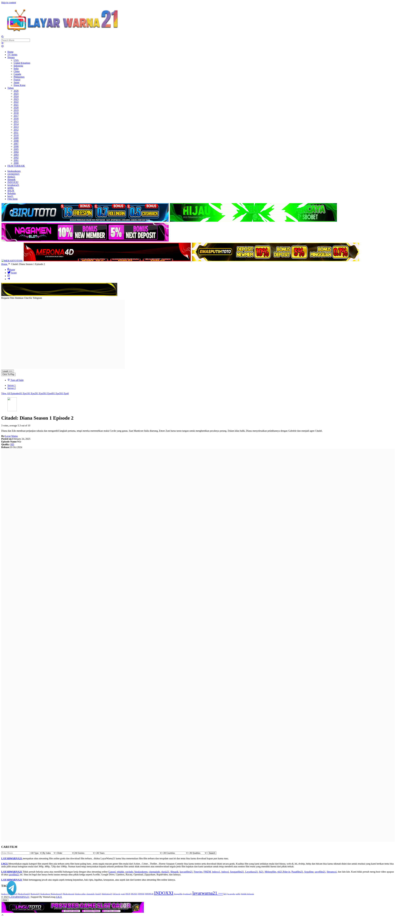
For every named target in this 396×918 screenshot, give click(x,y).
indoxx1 (216, 871)
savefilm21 (320, 871)
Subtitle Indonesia (247, 894)
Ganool (112, 871)
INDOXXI (163, 893)
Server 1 (11, 385)
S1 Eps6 (64, 393)
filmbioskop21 (107, 894)
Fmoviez (198, 871)
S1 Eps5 (56, 393)
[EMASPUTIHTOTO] (275, 260)
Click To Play (8, 374)
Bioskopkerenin (68, 894)
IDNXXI (141, 894)
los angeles (231, 894)
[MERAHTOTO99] (12, 260)
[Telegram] (8, 279)
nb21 (279, 871)
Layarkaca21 (251, 871)
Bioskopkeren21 (56, 894)
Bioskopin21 (35, 894)
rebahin (120, 871)
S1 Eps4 (48, 393)
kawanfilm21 (186, 871)
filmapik (174, 871)
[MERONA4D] (107, 260)
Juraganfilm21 (237, 871)
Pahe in (286, 871)
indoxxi (225, 871)
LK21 (59, 897)
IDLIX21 (134, 894)
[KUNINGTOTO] (59, 295)
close (4, 900)
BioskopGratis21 (24, 894)
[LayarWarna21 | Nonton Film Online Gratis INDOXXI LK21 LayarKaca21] (63, 34)
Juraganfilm (178, 894)
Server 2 (11, 388)
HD (12, 444)
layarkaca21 (187, 894)
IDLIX (127, 894)
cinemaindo (154, 871)
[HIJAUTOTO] (253, 221)
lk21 (261, 871)
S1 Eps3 (40, 393)
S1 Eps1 (23, 393)
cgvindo (129, 871)
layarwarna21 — (207, 893)
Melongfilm (270, 871)
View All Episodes (10, 393)
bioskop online (80, 894)
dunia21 (165, 871)
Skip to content (8, 2)
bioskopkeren (141, 871)
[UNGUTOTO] (72, 912)
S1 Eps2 (32, 393)
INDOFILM (149, 894)
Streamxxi (332, 871)
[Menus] (2, 43)
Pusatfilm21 (297, 871)
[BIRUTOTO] (85, 221)
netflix (238, 894)
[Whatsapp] (8, 276)
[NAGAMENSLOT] (85, 241)
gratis (123, 894)
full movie (116, 894)
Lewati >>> (7, 371)
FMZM (207, 871)
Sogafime (309, 871)
